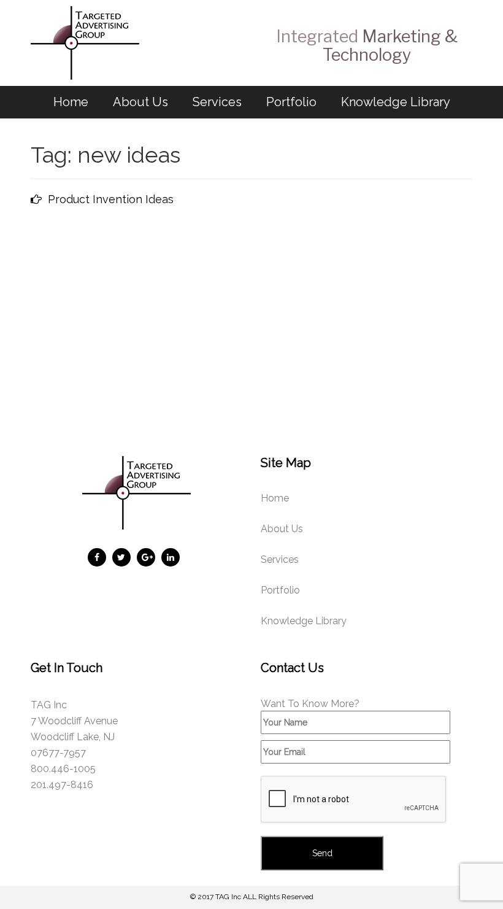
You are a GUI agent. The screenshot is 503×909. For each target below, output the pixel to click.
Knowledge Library (395, 102)
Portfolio (291, 102)
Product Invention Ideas (111, 199)
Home (70, 102)
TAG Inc (228, 896)
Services (217, 102)
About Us (140, 102)
